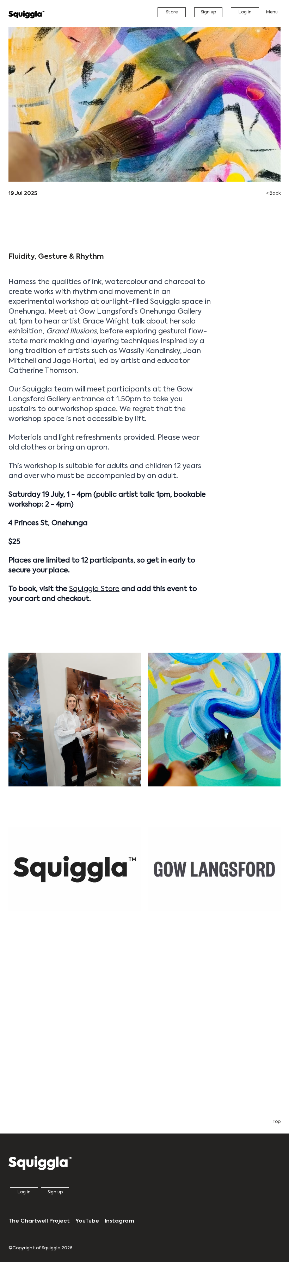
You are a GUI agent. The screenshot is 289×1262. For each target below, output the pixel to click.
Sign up (208, 12)
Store (172, 12)
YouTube (87, 1221)
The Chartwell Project (39, 1221)
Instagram (119, 1221)
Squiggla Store (94, 589)
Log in (245, 12)
